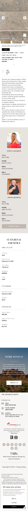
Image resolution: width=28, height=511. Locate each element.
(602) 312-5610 (6, 163)
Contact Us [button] (14, 382)
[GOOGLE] (12, 448)
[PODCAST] (24, 444)
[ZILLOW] (16, 448)
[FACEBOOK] (3, 444)
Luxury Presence (14, 459)
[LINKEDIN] (12, 444)
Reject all (14, 498)
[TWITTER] (20, 444)
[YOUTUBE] (16, 444)
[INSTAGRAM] (7, 444)
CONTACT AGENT (14, 226)
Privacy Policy (21, 467)
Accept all (14, 506)
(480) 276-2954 (6, 209)
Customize (14, 502)
